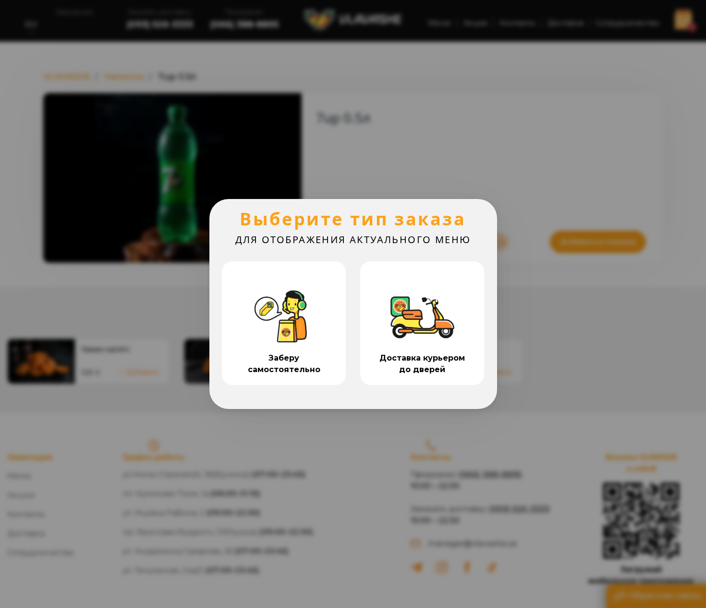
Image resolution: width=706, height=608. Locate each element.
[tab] (284, 323)
